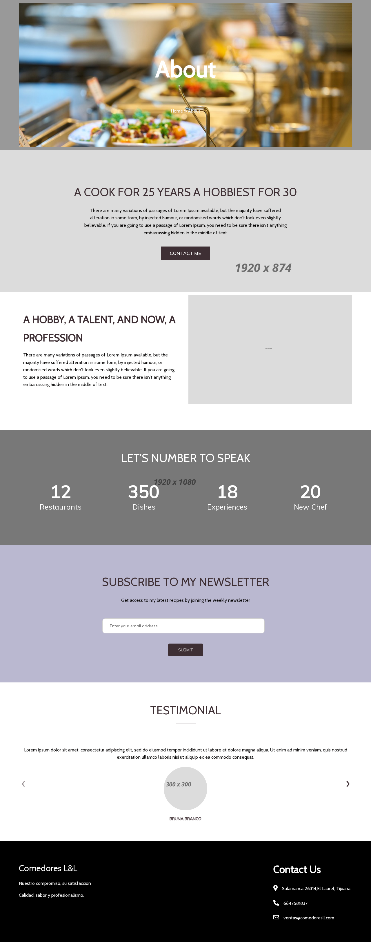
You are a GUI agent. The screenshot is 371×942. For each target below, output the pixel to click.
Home (177, 111)
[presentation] (23, 783)
